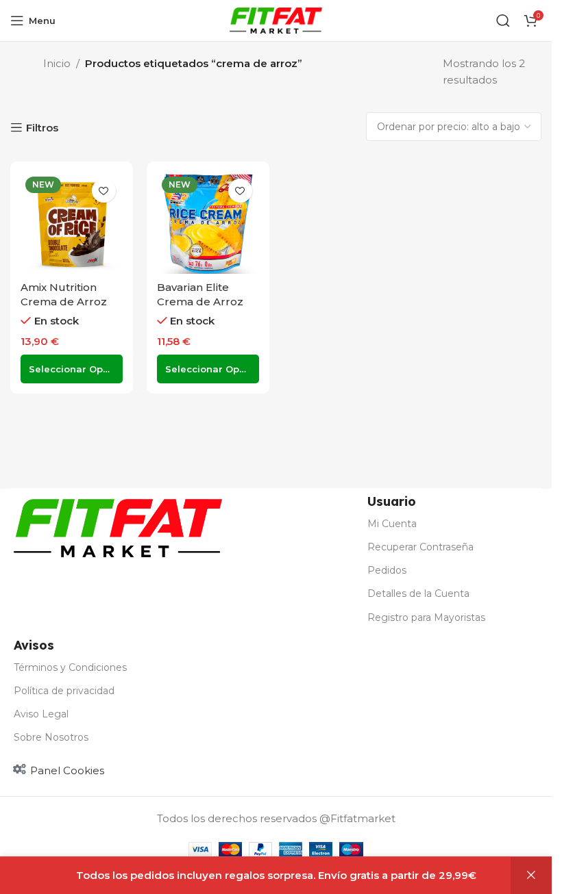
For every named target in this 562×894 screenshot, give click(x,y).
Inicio (57, 63)
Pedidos (386, 570)
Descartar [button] (531, 875)
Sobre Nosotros (51, 737)
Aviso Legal (41, 714)
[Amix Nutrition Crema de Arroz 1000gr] (72, 223)
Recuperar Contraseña (420, 547)
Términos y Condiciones (70, 667)
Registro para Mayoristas (426, 617)
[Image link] (118, 526)
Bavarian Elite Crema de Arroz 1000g (200, 301)
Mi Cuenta (392, 524)
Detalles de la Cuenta (418, 593)
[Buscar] (503, 20)
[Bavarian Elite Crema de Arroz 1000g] (208, 223)
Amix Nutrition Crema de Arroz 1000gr (64, 301)
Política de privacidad (64, 691)
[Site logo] (276, 19)
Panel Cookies (67, 770)
